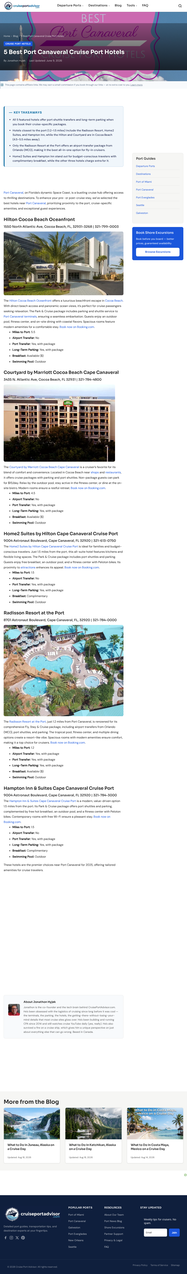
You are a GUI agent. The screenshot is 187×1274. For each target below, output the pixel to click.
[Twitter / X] (17, 1238)
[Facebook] (5, 1238)
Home (7, 36)
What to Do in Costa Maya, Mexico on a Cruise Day (150, 1147)
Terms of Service (159, 1265)
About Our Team (114, 1214)
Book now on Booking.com (77, 327)
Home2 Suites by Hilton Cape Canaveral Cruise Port (43, 546)
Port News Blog (113, 1221)
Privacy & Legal (113, 1240)
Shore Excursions (114, 1227)
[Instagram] (11, 1238)
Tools (132, 5)
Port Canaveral (13, 193)
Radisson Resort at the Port (27, 721)
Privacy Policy (140, 1265)
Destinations (99, 5)
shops (95, 472)
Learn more (136, 84)
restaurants (113, 472)
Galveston (142, 213)
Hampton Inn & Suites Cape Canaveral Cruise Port (42, 801)
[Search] (180, 6)
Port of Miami (144, 181)
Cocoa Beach (114, 301)
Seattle (140, 205)
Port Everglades (145, 197)
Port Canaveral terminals (20, 316)
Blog (118, 5)
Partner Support (113, 1233)
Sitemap (175, 1265)
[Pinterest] (23, 1238)
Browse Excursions (158, 251)
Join (174, 1232)
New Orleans (75, 1240)
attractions (28, 567)
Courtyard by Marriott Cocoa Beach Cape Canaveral (44, 467)
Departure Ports (70, 5)
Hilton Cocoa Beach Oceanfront (30, 301)
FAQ (145, 5)
